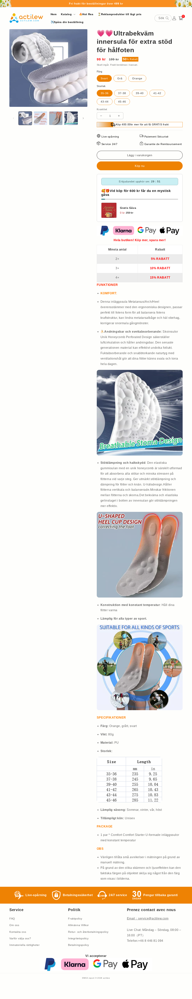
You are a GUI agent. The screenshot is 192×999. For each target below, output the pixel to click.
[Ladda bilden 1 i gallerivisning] (25, 118)
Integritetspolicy (78, 938)
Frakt (113, 65)
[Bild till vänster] (13, 118)
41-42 (157, 93)
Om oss (14, 925)
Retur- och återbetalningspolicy (88, 931)
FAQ (12, 918)
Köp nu (140, 165)
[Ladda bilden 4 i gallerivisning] (71, 118)
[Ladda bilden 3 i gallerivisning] (55, 118)
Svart (104, 78)
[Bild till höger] (83, 118)
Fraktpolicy (75, 918)
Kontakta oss (17, 931)
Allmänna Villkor (78, 925)
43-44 (105, 101)
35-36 (105, 93)
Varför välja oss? (20, 938)
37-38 (122, 93)
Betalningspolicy (78, 944)
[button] (68, 14)
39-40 (140, 93)
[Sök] (167, 18)
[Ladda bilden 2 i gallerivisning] (40, 118)
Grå (119, 78)
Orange (137, 78)
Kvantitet (102, 109)
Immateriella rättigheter (24, 944)
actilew (106, 978)
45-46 (122, 101)
